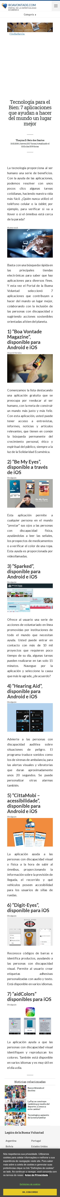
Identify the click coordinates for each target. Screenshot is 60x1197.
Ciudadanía (17, 34)
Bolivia (9, 1146)
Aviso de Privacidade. (37, 1175)
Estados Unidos (39, 1146)
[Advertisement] (30, 68)
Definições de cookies (30, 1184)
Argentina (11, 1140)
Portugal (36, 1140)
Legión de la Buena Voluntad (24, 1132)
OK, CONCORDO (30, 1192)
